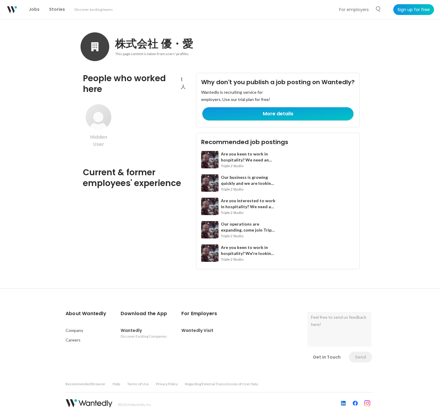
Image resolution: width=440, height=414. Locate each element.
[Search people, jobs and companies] (378, 9)
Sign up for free (413, 10)
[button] (86, 313)
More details (278, 113)
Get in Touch (327, 357)
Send (360, 357)
